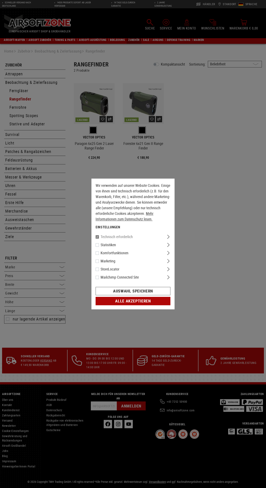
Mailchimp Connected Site (120, 277)
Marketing (108, 261)
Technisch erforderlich (117, 236)
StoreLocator (110, 269)
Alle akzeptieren (133, 301)
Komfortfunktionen (114, 253)
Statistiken (108, 244)
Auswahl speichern (133, 291)
